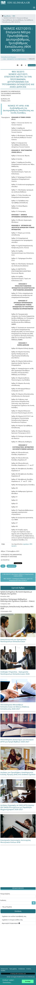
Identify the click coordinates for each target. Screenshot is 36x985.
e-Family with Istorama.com (18, 973)
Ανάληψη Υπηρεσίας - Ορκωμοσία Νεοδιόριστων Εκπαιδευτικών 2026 (15, 673)
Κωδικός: (3, 900)
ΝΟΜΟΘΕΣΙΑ (11, 566)
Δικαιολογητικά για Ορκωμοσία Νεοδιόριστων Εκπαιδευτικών (13, 640)
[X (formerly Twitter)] (25, 65)
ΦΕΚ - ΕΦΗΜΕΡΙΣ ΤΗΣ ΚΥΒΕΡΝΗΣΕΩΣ (14, 59)
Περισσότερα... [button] (7, 982)
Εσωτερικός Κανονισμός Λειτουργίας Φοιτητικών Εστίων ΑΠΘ (15, 841)
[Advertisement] (18, 866)
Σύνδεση (18, 911)
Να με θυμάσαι (7, 907)
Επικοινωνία (4, 969)
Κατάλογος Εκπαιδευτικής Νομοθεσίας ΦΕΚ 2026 (16, 607)
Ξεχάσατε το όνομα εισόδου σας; (12, 920)
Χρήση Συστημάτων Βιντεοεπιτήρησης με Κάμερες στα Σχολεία (16, 593)
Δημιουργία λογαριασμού (10, 923)
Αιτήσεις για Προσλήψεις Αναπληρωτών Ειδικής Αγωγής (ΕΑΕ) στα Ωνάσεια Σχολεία (17, 773)
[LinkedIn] (21, 65)
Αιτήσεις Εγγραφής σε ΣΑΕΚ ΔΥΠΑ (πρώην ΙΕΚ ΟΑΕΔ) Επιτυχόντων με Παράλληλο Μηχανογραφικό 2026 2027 (17, 807)
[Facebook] (17, 65)
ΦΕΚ (3, 566)
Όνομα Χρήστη (5, 894)
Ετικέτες (28, 969)
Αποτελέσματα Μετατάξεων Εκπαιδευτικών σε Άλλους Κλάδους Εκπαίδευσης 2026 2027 (14, 706)
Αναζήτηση (21, 969)
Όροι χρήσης (13, 969)
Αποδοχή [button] (27, 981)
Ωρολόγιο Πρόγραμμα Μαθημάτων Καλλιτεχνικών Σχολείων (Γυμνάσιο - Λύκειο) (17, 600)
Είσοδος (3, 970)
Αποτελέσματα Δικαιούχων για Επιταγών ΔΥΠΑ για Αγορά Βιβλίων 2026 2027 (17, 740)
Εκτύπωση (31, 65)
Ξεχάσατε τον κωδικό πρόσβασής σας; (14, 916)
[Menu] (34, 7)
